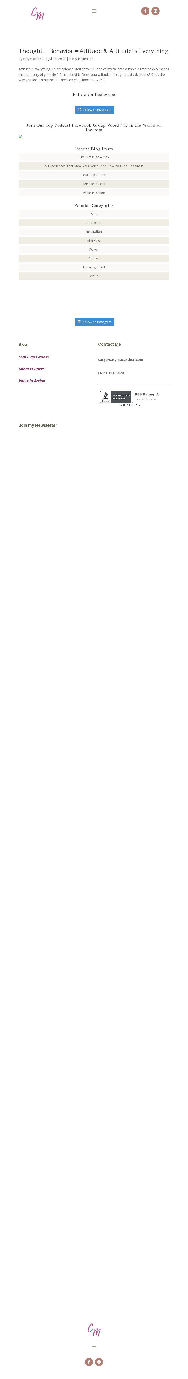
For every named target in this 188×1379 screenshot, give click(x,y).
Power (94, 249)
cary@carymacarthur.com (120, 359)
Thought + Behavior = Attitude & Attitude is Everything (93, 51)
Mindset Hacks (94, 184)
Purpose (94, 258)
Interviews (94, 240)
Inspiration (86, 58)
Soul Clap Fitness (94, 175)
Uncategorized (94, 267)
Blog (72, 58)
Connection (94, 222)
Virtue (94, 276)
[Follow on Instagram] (155, 11)
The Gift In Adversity (94, 157)
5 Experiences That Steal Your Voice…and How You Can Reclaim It (94, 166)
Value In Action (94, 193)
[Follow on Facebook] (145, 11)
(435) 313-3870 (111, 372)
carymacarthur (34, 58)
